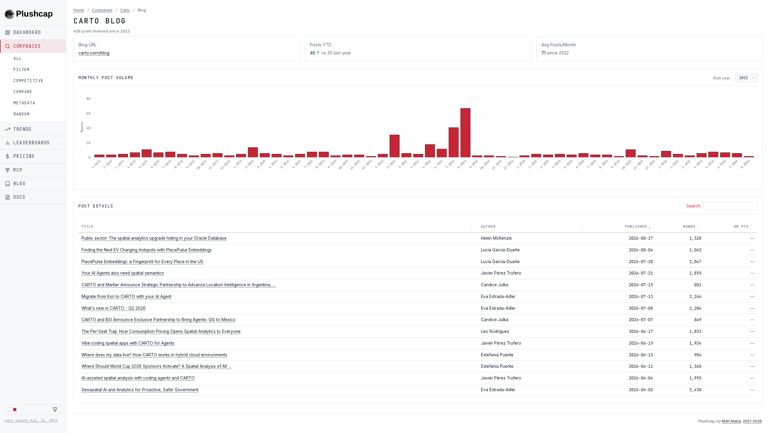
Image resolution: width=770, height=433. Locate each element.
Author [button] (488, 226)
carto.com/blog (94, 52)
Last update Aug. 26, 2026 (31, 420)
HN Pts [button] (741, 226)
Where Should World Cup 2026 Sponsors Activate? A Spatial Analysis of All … (156, 366)
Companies (102, 10)
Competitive (29, 80)
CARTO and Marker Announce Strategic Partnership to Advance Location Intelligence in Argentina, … (179, 284)
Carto (125, 10)
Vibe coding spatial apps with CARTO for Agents (128, 343)
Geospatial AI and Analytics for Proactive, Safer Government (140, 389)
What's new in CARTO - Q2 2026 (114, 308)
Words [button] (689, 226)
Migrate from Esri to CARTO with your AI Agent (126, 296)
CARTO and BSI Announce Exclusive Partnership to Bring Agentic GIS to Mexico (159, 319)
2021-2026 (752, 421)
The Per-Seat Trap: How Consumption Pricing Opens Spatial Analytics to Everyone (161, 331)
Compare (23, 91)
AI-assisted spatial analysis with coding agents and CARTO (138, 378)
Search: (693, 206)
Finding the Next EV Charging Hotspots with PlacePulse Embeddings (147, 249)
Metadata (24, 103)
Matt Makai (731, 421)
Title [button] (88, 226)
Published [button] (636, 226)
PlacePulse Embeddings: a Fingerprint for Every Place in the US (142, 261)
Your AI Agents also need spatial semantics (123, 273)
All (18, 58)
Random (22, 114)
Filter (22, 69)
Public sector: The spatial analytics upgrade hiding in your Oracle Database (154, 238)
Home (78, 10)
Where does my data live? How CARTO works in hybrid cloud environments (154, 354)
